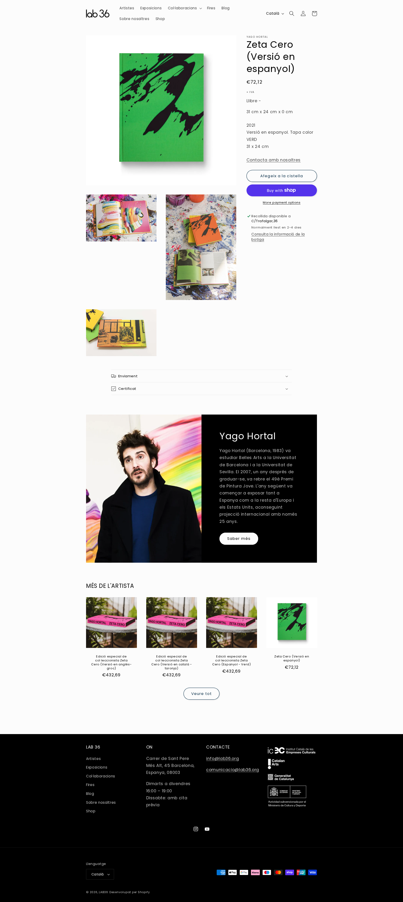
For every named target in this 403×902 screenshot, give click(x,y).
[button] (184, 8)
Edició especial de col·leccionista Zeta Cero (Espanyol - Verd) (231, 661)
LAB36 (103, 892)
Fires (90, 784)
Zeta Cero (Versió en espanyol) (291, 659)
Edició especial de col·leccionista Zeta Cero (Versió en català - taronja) (171, 663)
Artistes (93, 758)
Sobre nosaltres (101, 802)
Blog (90, 793)
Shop (91, 811)
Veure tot (201, 693)
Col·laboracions (100, 776)
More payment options (281, 202)
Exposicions (96, 767)
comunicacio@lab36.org (232, 770)
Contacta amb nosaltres (274, 160)
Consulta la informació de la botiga (278, 237)
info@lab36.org (222, 758)
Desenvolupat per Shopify (129, 892)
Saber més (238, 538)
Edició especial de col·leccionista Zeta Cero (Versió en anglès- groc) (111, 663)
